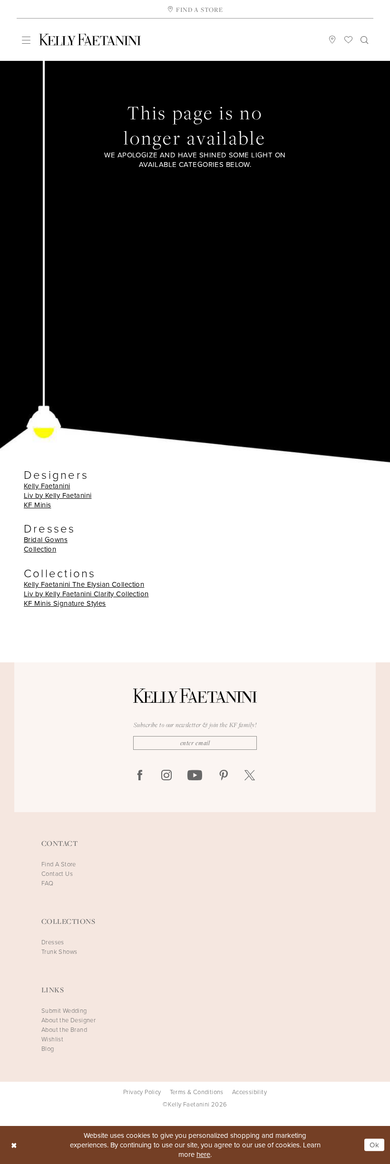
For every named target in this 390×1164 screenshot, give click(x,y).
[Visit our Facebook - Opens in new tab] (140, 775)
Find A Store (58, 864)
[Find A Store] (332, 39)
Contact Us (57, 873)
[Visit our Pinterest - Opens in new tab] (223, 775)
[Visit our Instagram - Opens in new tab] (166, 775)
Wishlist (52, 1039)
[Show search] (364, 39)
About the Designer (68, 1020)
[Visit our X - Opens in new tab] (249, 775)
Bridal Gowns (46, 539)
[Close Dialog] (14, 1144)
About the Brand (64, 1029)
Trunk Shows (59, 951)
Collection (40, 549)
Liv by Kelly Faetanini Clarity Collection (86, 594)
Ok (375, 1145)
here (203, 1154)
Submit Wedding (64, 1010)
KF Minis (37, 505)
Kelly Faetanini (47, 486)
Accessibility (249, 1092)
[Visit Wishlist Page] (349, 39)
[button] (26, 39)
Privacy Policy (142, 1092)
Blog (47, 1048)
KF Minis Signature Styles (65, 603)
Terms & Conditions (197, 1092)
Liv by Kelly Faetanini (57, 495)
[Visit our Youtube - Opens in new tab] (195, 775)
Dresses (52, 942)
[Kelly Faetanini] (90, 40)
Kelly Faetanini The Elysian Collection (84, 584)
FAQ (47, 883)
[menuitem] (26, 39)
